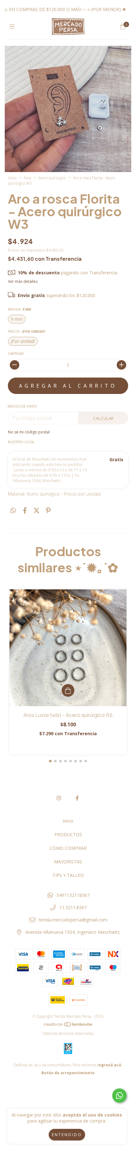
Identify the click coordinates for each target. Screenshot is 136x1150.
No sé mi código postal (29, 432)
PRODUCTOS (68, 834)
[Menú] (13, 26)
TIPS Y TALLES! (68, 875)
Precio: (26, 331)
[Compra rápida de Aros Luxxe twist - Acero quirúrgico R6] (68, 690)
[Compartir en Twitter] (36, 510)
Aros (27, 178)
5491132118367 (73, 895)
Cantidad (16, 353)
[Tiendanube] (68, 1025)
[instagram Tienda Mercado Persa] (58, 798)
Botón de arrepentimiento (68, 1073)
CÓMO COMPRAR (68, 848)
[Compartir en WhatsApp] (13, 510)
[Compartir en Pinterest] (48, 510)
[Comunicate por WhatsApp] (119, 1095)
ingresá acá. (109, 1065)
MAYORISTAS (68, 862)
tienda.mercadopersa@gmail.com (73, 920)
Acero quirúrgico (52, 178)
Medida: (19, 309)
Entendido (67, 1134)
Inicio (12, 178)
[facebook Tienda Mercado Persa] (77, 798)
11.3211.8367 (73, 907)
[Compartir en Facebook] (25, 510)
